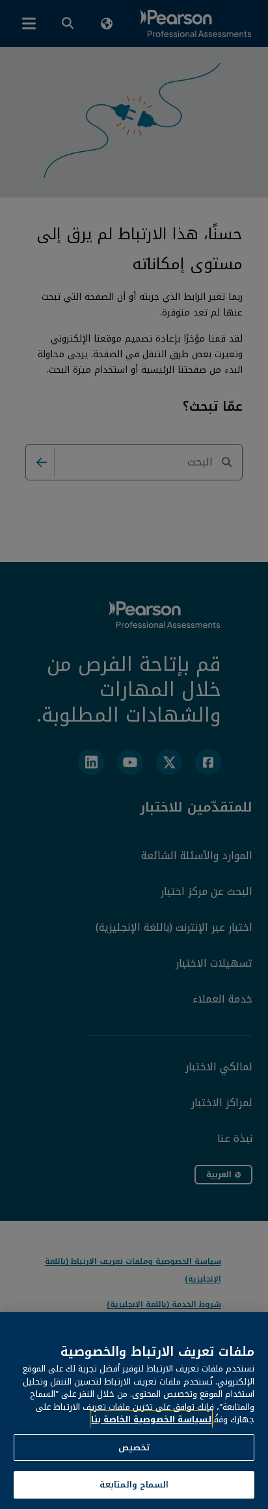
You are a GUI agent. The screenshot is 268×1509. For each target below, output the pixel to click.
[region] (134, 1410)
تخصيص (134, 1447)
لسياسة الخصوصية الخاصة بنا (151, 1419)
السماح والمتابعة (134, 1484)
